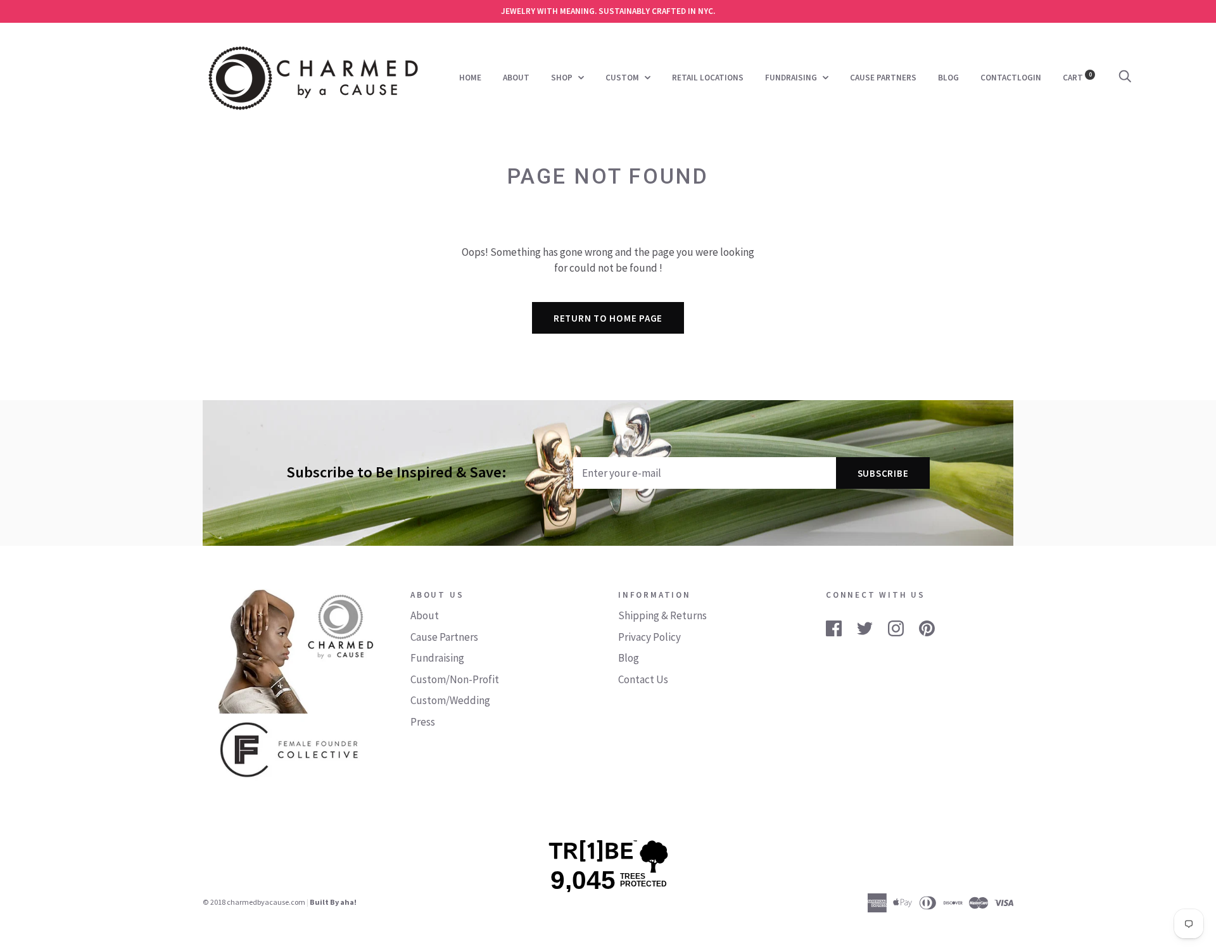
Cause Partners (883, 77)
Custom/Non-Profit (454, 679)
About (516, 77)
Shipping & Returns (662, 615)
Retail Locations (708, 77)
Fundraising (792, 77)
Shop (562, 77)
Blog (948, 77)
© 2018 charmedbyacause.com (254, 902)
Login (1029, 77)
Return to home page (608, 318)
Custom (623, 77)
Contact (998, 77)
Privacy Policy (649, 637)
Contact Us (643, 679)
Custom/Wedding (450, 700)
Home (470, 77)
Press (422, 722)
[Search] (1124, 77)
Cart (1077, 77)
